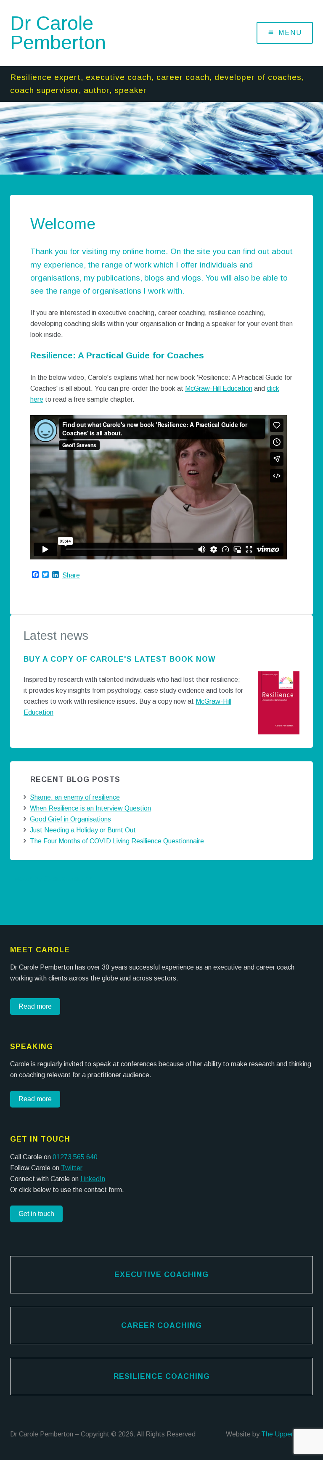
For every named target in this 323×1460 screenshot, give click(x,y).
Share (71, 575)
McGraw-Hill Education (218, 388)
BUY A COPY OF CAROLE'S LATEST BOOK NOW (120, 659)
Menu (290, 32)
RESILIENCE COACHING (162, 1376)
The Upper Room (287, 1434)
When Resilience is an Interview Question (90, 808)
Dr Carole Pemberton (58, 33)
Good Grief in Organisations (70, 819)
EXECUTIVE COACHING (161, 1274)
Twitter (71, 1167)
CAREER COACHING (161, 1325)
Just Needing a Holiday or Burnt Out (83, 830)
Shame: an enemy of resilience (75, 797)
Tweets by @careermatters (51, 878)
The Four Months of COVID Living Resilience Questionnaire (117, 841)
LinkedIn (92, 1178)
